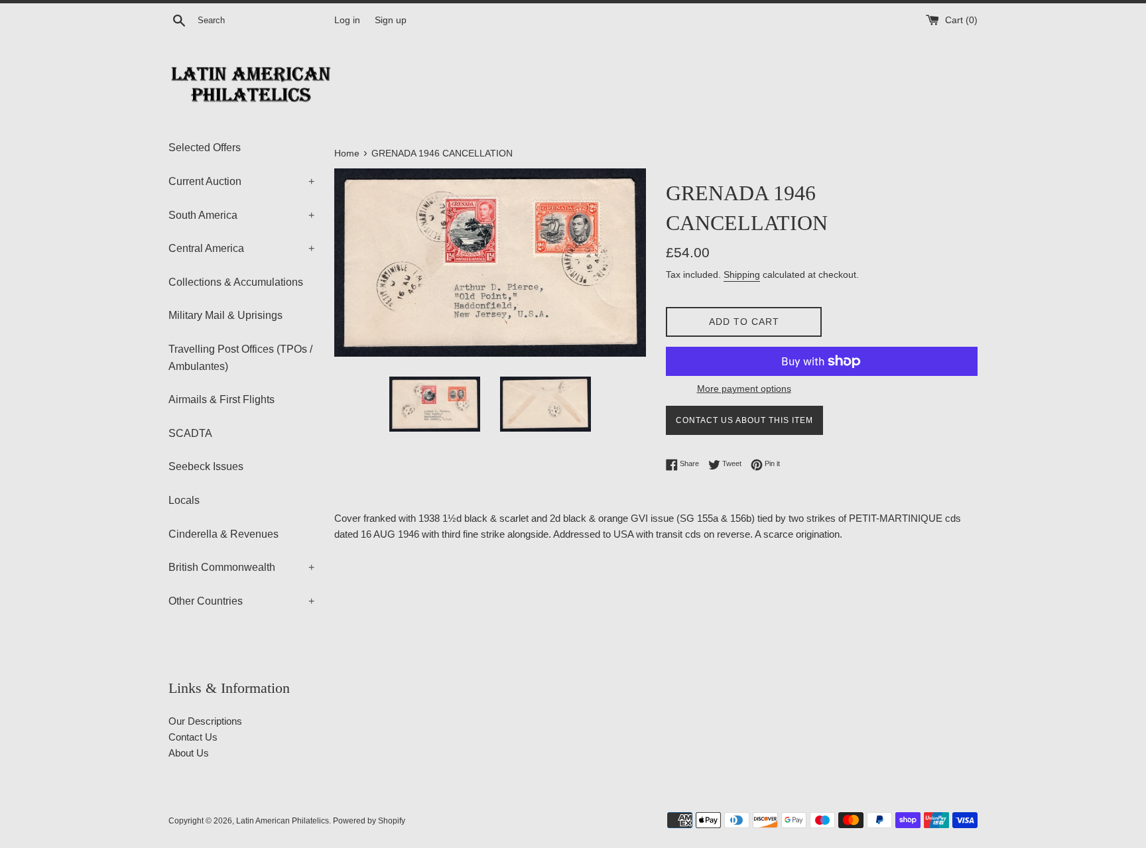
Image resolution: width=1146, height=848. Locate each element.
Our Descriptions (205, 721)
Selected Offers (204, 147)
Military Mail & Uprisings (225, 315)
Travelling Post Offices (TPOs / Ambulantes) (240, 357)
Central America (241, 248)
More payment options (744, 388)
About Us (188, 752)
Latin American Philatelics (282, 820)
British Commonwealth (241, 567)
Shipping (742, 274)
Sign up (391, 20)
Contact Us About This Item (744, 420)
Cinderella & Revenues (223, 534)
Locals (184, 500)
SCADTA (190, 433)
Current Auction (241, 181)
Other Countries (241, 601)
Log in (347, 20)
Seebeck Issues (205, 466)
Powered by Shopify (369, 820)
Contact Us (193, 737)
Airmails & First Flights (221, 399)
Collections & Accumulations (235, 282)
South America (241, 215)
